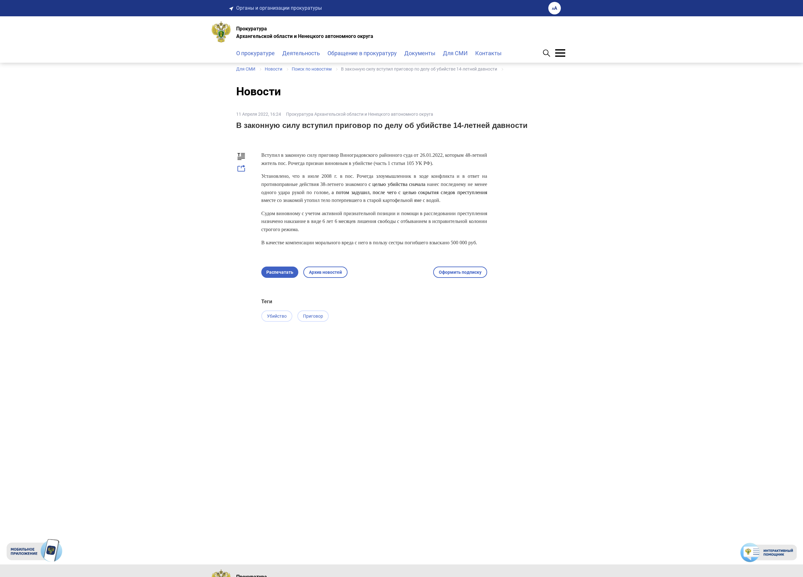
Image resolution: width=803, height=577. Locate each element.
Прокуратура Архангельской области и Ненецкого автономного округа (359, 114)
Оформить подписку (460, 272)
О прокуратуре (255, 53)
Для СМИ (455, 53)
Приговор (313, 316)
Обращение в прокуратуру (362, 53)
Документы (419, 53)
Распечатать (279, 272)
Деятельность (301, 53)
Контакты (488, 53)
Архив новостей (325, 272)
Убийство (277, 316)
